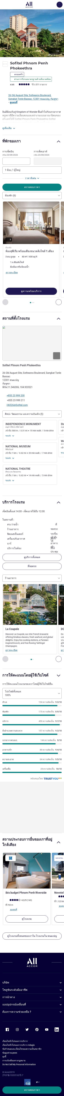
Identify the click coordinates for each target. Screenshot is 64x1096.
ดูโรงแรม (27, 918)
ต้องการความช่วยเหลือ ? (16, 1011)
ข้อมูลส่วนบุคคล (9, 1053)
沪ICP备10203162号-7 (12, 1075)
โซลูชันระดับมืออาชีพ (14, 989)
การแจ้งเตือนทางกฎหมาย (13, 1060)
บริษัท (5, 982)
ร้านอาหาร (10, 578)
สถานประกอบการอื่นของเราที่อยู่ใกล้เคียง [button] (27, 842)
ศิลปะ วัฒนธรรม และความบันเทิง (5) (24, 414)
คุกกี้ (4, 1056)
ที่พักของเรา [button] (11, 141)
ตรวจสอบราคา (32, 1090)
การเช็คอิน (10, 153)
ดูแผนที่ (13, 102)
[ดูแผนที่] (32, 343)
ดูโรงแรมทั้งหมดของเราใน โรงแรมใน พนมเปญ (32, 936)
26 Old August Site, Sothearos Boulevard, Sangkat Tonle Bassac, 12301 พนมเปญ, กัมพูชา (33, 97)
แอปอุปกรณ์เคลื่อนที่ (14, 1004)
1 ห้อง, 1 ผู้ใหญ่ (12, 170)
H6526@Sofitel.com (17, 405)
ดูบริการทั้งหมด (32, 557)
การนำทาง (8, 997)
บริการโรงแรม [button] (13, 502)
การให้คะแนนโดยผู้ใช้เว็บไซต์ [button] (25, 675)
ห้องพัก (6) (10, 195)
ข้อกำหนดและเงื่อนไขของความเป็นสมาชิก (21, 1049)
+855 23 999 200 (16, 395)
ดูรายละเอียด (11, 650)
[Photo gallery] (32, 33)
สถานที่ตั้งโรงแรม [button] (16, 318)
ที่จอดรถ (32, 566)
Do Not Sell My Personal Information (19, 1064)
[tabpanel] (32, 253)
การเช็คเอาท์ (41, 153)
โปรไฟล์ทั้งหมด (13, 693)
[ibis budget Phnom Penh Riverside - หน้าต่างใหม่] (27, 871)
